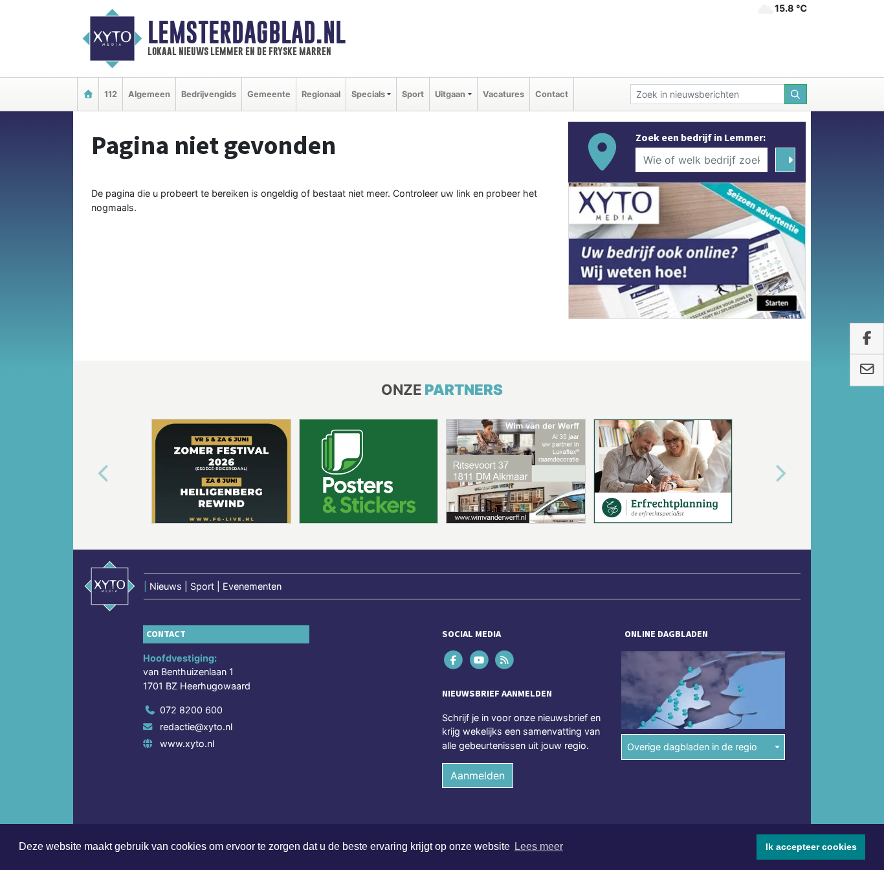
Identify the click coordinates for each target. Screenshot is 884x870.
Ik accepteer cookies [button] (811, 847)
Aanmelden (477, 775)
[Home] (88, 94)
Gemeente (269, 94)
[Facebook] (454, 659)
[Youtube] (479, 659)
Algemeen (149, 94)
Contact (551, 94)
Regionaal (321, 94)
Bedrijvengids (208, 94)
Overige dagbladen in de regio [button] (692, 746)
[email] (866, 370)
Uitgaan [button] (450, 94)
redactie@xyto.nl (196, 726)
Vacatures (503, 94)
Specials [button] (368, 94)
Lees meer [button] (538, 846)
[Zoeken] (796, 94)
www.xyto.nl (187, 743)
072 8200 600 (191, 709)
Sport (413, 94)
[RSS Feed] (505, 659)
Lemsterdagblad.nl (247, 32)
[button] (88, 474)
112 (110, 94)
